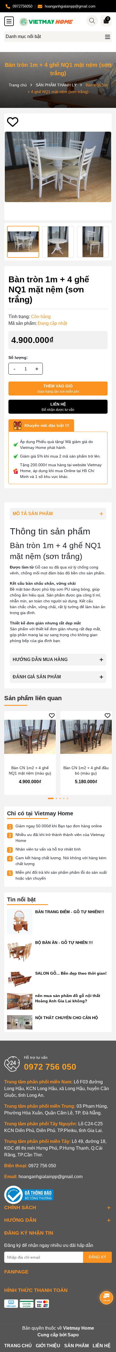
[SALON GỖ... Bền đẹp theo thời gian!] (19, 978)
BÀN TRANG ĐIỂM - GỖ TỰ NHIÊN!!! (69, 912)
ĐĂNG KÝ (97, 1257)
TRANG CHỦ (18, 1345)
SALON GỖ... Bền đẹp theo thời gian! (71, 973)
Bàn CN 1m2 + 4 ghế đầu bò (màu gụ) (86, 771)
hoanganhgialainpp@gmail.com (50, 1176)
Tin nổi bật (21, 899)
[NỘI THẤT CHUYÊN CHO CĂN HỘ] (19, 1022)
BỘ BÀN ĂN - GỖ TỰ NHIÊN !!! (64, 942)
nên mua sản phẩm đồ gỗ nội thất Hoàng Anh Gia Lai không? (67, 998)
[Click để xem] (58, 166)
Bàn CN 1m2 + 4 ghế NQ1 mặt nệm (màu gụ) (30, 771)
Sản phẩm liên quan (33, 698)
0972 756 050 (50, 1066)
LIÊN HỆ (102, 1345)
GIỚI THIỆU (48, 1345)
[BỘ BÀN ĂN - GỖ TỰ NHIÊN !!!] (19, 952)
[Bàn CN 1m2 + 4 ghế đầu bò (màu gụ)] (86, 737)
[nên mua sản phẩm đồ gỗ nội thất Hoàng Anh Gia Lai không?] (19, 1001)
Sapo (73, 1334)
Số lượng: (18, 357)
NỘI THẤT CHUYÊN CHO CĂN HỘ (66, 1017)
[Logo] (64, 22)
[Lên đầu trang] (104, 1318)
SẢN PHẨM (76, 1345)
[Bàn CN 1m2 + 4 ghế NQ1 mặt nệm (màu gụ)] (30, 737)
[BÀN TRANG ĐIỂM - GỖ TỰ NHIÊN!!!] (19, 921)
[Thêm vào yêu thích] (12, 121)
